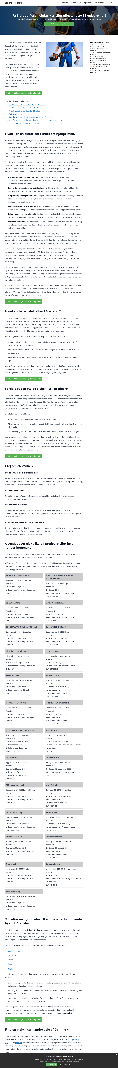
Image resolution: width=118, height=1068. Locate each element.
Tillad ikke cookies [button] (65, 1064)
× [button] (116, 1054)
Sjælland (87, 3)
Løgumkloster (14, 951)
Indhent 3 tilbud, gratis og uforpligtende (59, 24)
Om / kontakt (99, 3)
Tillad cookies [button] (52, 1064)
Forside (65, 3)
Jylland (73, 3)
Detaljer (77, 1061)
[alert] (59, 1060)
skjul (27, 101)
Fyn (80, 3)
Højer (10, 968)
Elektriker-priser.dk (14, 2)
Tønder (11, 964)
